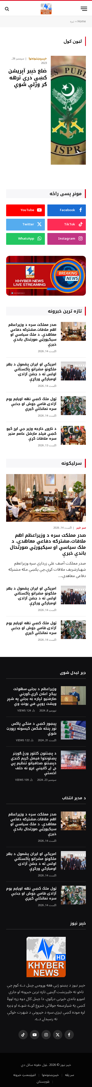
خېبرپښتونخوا (50, 1075)
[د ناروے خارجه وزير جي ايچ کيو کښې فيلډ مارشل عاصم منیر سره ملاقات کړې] (73, 435)
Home (82, 21)
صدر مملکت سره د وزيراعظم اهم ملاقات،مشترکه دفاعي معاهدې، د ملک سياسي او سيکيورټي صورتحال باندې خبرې (32, 334)
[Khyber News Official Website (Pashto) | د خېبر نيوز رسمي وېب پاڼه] (46, 9)
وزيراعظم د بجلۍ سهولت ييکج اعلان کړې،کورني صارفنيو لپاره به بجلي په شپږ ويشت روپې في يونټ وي (31, 696)
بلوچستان (43, 1081)
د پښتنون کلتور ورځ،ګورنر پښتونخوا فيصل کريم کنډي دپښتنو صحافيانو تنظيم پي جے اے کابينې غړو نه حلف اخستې (33, 763)
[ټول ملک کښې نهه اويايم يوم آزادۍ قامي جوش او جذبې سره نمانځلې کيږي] (73, 405)
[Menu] (84, 8)
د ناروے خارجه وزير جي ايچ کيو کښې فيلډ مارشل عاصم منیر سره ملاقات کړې (31, 433)
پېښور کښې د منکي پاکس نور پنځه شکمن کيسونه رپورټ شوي (31, 728)
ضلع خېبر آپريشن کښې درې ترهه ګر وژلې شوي (27, 77)
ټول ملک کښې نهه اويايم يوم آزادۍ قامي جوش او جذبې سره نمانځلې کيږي (31, 404)
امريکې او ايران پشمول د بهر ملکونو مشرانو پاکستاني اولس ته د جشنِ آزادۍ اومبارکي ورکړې (31, 371)
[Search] (7, 8)
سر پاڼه (69, 1075)
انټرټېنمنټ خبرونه (24, 1075)
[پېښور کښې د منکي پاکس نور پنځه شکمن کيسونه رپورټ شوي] (73, 730)
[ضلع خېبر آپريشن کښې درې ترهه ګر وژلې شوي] (68, 110)
